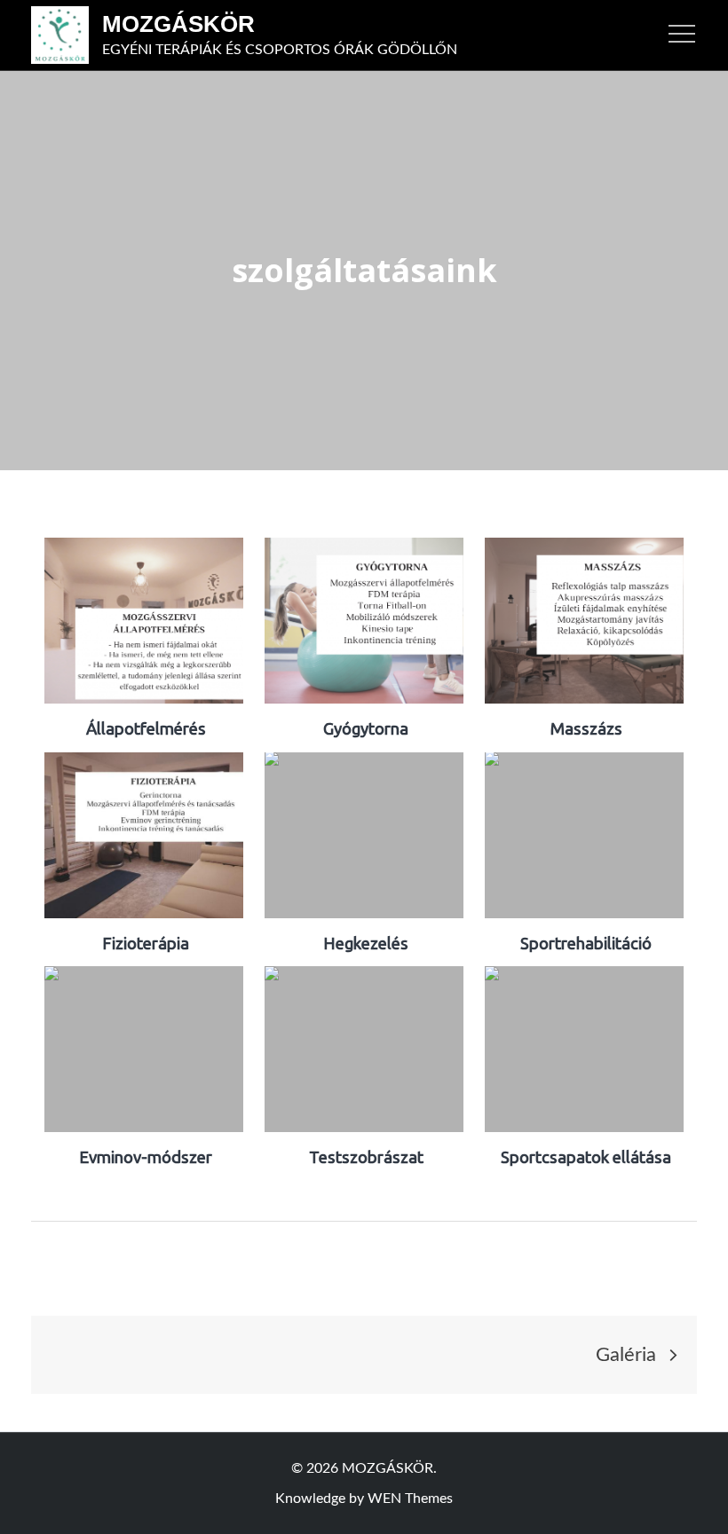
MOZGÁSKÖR (178, 24)
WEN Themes (410, 1498)
